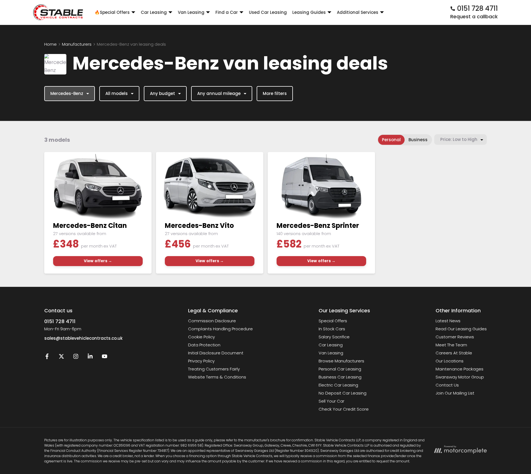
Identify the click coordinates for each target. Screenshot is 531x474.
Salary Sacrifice (334, 337)
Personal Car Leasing (340, 369)
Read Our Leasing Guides (461, 329)
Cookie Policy (201, 337)
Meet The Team (451, 345)
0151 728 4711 (60, 321)
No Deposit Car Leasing (342, 393)
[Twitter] (61, 357)
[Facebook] (47, 357)
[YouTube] (104, 357)
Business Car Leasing (340, 377)
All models (116, 93)
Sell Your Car (331, 401)
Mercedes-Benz (66, 93)
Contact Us (447, 385)
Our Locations (450, 361)
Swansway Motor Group (460, 377)
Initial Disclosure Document (215, 353)
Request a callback (474, 16)
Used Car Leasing (268, 12)
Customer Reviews (455, 337)
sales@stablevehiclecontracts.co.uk (83, 338)
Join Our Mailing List (455, 393)
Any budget (162, 93)
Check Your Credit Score (344, 409)
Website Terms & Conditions (217, 377)
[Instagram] (76, 357)
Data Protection (204, 345)
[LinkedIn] (90, 357)
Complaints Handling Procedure (220, 329)
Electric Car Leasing (338, 385)
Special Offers (333, 321)
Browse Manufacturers (341, 361)
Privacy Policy (201, 361)
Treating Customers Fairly (214, 369)
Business (418, 140)
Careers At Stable (454, 353)
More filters (275, 93)
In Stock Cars (332, 329)
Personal (391, 140)
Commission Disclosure (212, 321)
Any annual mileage (219, 93)
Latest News (448, 321)
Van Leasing (331, 353)
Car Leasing (331, 345)
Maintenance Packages (459, 369)
